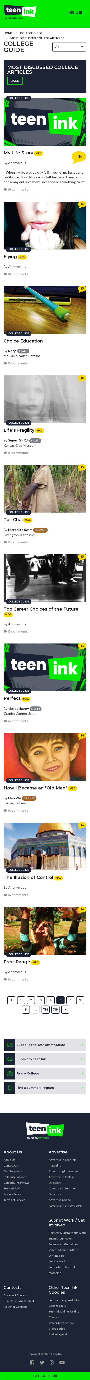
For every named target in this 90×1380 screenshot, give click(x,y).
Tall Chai (13, 519)
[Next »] (65, 1010)
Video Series (57, 1328)
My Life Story (18, 153)
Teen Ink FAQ (12, 1188)
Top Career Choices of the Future (41, 609)
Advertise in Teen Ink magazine (62, 1162)
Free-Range (17, 962)
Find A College (28, 1073)
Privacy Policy (12, 1194)
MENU (73, 12)
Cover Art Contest (15, 1295)
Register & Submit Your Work (67, 1233)
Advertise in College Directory (62, 1179)
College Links (57, 1305)
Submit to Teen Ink (31, 1059)
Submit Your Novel (60, 1238)
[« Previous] (11, 1000)
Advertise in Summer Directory (62, 1191)
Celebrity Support (15, 1177)
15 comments (17, 363)
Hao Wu (14, 798)
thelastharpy (18, 708)
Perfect (12, 698)
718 (45, 1009)
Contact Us (11, 1165)
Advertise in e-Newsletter (65, 1205)
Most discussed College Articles (37, 38)
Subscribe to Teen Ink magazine (62, 1270)
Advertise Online (60, 1200)
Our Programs (13, 1171)
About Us (9, 1160)
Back (15, 81)
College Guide (31, 33)
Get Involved (57, 1261)
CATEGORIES (43, 1376)
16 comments (17, 189)
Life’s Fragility (19, 430)
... (36, 1009)
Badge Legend (58, 1334)
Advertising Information (64, 1171)
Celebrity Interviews (17, 1182)
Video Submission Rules (64, 1250)
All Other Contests (16, 1306)
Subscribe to (41, 1045)
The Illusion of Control (28, 877)
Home (8, 33)
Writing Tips (56, 1255)
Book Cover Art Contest (19, 1301)
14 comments (17, 721)
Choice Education (23, 341)
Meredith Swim (20, 530)
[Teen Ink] (23, 12)
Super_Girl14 (18, 440)
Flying (10, 256)
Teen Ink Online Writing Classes (64, 1314)
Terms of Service (14, 1200)
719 (55, 1009)
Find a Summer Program (35, 1087)
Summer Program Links (64, 1300)
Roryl (12, 351)
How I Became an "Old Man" (35, 788)
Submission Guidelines (63, 1244)
